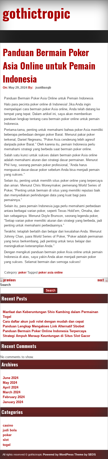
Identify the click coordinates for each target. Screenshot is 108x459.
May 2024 (10, 383)
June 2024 (10, 378)
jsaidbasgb (43, 87)
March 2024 (11, 392)
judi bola (10, 430)
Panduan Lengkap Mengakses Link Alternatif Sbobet (43, 326)
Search (5, 285)
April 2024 (10, 387)
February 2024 (14, 397)
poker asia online (50, 272)
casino (8, 425)
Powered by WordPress (58, 454)
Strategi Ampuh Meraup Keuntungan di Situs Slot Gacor (46, 336)
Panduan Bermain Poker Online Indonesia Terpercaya (44, 331)
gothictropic (36, 12)
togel (7, 445)
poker (22, 272)
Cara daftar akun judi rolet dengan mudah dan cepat (43, 321)
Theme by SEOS (85, 454)
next (102, 280)
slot (6, 440)
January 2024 (13, 402)
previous (8, 280)
